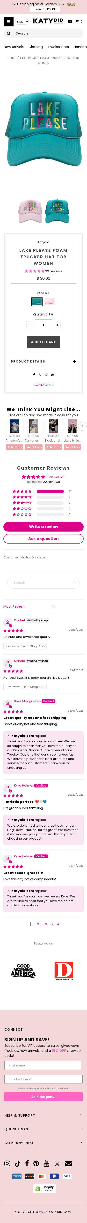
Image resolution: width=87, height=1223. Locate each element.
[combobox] (43, 33)
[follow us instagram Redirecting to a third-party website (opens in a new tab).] (47, 375)
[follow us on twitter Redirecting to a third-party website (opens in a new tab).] (57, 1163)
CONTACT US (43, 384)
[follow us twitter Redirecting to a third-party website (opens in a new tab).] (40, 375)
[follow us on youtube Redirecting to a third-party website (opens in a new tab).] (46, 1163)
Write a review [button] (43, 526)
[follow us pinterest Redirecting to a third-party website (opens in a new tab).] (52, 375)
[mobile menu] (9, 21)
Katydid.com (60, 1212)
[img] (13, 630)
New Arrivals (14, 46)
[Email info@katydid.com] (70, 21)
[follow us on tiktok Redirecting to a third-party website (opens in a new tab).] (17, 1164)
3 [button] (46, 924)
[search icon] (9, 33)
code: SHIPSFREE (45, 9)
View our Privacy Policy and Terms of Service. (43, 1088)
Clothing (36, 46)
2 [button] (38, 924)
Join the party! (43, 1097)
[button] (35, 271)
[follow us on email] (68, 1163)
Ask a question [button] (43, 538)
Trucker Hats (58, 46)
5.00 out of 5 (56, 477)
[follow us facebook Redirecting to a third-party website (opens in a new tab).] (34, 375)
